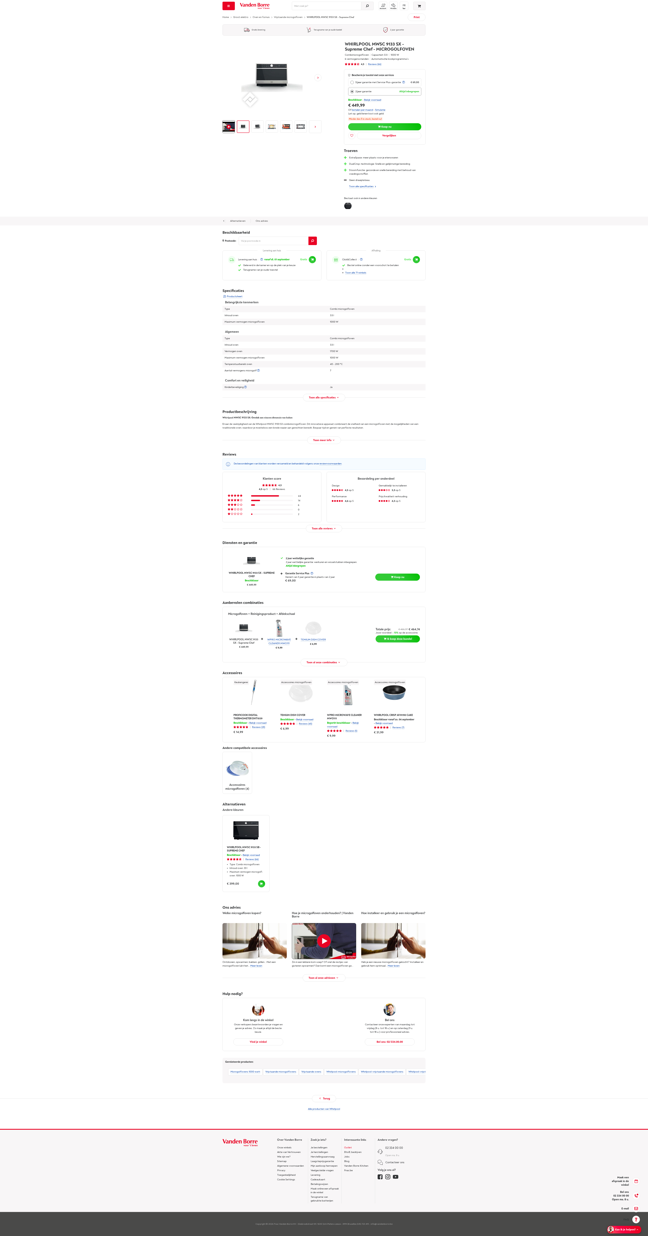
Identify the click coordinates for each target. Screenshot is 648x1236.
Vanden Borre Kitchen (356, 1165)
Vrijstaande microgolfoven (288, 17)
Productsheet (234, 296)
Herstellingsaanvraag (322, 1156)
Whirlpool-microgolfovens (341, 1071)
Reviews (372, 64)
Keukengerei (241, 682)
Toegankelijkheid (286, 1175)
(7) (403, 727)
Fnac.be (348, 1170)
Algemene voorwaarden (290, 1165)
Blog (346, 1161)
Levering (315, 1175)
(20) (263, 727)
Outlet (348, 1147)
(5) (356, 730)
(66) (379, 64)
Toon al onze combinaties (322, 662)
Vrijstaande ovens (311, 1071)
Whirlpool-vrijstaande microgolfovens (382, 1071)
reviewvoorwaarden (330, 463)
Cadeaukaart (318, 1179)
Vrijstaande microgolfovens (280, 1071)
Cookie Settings (286, 1179)
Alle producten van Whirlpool (324, 1109)
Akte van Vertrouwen (289, 1152)
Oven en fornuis (261, 17)
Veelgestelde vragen (322, 1170)
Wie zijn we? (284, 1156)
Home (225, 17)
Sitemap (282, 1161)
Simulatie (380, 110)
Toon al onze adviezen (322, 978)
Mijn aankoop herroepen (324, 1165)
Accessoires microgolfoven (296, 682)
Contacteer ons (394, 1162)
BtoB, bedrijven (353, 1152)
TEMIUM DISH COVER (313, 639)
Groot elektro (240, 17)
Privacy (281, 1170)
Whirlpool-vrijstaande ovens (424, 1071)
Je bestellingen (319, 1147)
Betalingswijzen (319, 1184)
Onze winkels (284, 1147)
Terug (326, 1098)
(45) (310, 723)
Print (417, 17)
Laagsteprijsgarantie (322, 1161)
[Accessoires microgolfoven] (237, 769)
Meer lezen (256, 965)
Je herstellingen (319, 1152)
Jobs (347, 1156)
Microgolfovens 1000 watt (245, 1071)
